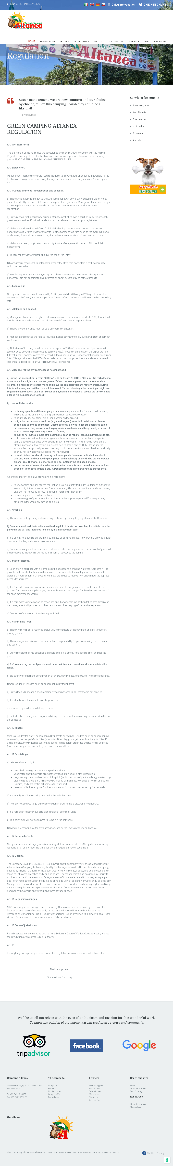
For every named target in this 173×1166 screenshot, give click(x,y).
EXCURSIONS (146, 49)
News (146, 41)
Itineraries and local (138, 1088)
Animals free (139, 140)
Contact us (160, 41)
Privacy (161, 1153)
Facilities (64, 41)
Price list (98, 41)
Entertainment (139, 119)
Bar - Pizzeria (139, 112)
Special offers (81, 41)
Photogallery (115, 41)
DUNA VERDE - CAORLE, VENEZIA (25, 4)
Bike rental (137, 133)
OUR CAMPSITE (27, 49)
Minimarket (138, 126)
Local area (133, 41)
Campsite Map (54, 1094)
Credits (151, 1153)
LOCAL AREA (106, 49)
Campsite (52, 1085)
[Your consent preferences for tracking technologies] (167, 1160)
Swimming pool (140, 105)
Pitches (51, 1088)
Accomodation (47, 41)
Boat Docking (136, 1091)
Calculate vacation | (125, 4)
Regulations (53, 1097)
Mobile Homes (54, 1091)
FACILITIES (66, 49)
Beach (132, 1085)
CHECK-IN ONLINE (154, 4)
